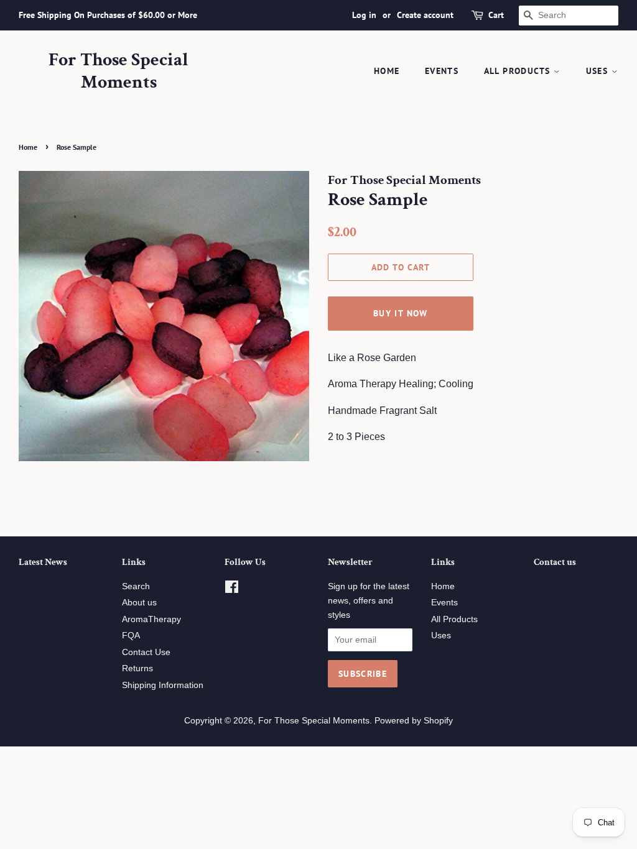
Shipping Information (162, 685)
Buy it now (400, 313)
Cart (496, 15)
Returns (137, 668)
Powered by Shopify (413, 720)
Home (387, 70)
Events (441, 70)
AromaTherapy (151, 619)
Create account (425, 15)
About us (139, 602)
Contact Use (146, 652)
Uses (598, 70)
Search (136, 586)
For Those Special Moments (118, 71)
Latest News (43, 562)
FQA (131, 635)
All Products (519, 70)
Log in (364, 15)
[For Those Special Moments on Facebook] (232, 589)
